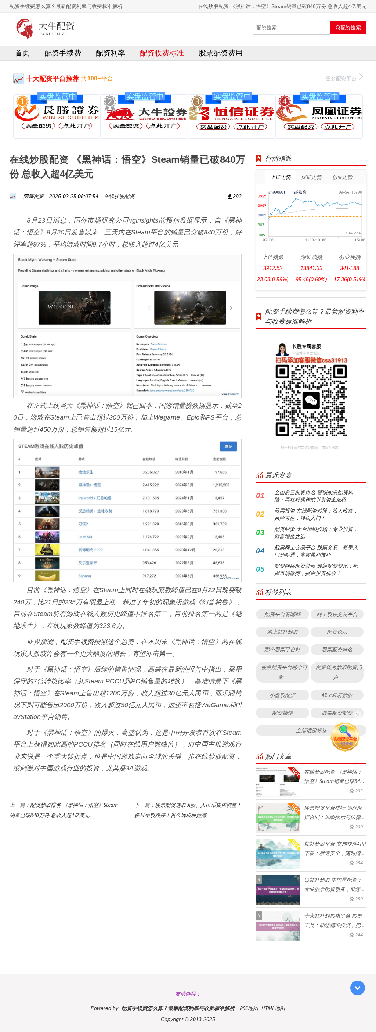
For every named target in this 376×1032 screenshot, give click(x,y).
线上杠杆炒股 (337, 694)
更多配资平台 (341, 78)
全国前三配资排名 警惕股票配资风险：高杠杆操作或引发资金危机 (313, 496)
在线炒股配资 (119, 196)
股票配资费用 (221, 53)
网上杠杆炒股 (282, 631)
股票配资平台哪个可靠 (284, 672)
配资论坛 (337, 631)
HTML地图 (273, 1007)
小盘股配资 (282, 694)
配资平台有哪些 (282, 614)
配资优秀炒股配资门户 (339, 672)
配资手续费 (62, 53)
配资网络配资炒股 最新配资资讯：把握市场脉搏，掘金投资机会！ (316, 569)
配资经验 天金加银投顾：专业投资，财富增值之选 (316, 532)
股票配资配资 (337, 712)
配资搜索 (350, 27)
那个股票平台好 (282, 649)
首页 (22, 53)
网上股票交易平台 (337, 614)
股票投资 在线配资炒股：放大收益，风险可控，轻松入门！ (316, 514)
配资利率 (110, 53)
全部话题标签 (311, 730)
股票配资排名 (337, 649)
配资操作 (282, 712)
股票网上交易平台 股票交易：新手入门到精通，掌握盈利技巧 (316, 551)
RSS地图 (249, 1007)
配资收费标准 (162, 53)
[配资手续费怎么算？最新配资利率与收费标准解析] (46, 27)
